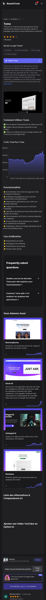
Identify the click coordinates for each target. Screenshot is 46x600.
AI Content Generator (21, 50)
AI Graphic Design (10, 54)
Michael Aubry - (20, 594)
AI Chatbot (14, 19)
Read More (8, 84)
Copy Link (37, 569)
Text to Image (35, 50)
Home (5, 19)
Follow (38, 560)
